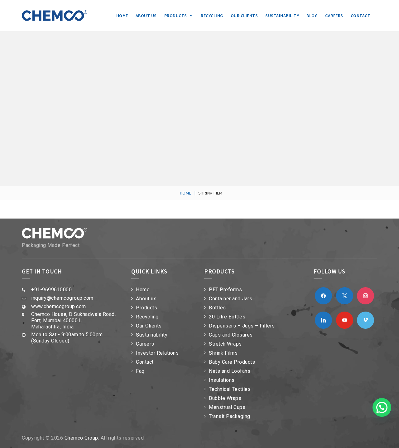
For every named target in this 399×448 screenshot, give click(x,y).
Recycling (212, 15)
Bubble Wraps (225, 398)
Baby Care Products (232, 362)
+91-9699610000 (51, 290)
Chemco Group (81, 438)
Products (175, 15)
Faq (140, 371)
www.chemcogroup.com (58, 306)
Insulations (222, 380)
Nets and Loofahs (229, 371)
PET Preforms (225, 290)
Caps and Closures (231, 335)
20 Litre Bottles (227, 317)
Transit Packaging (229, 416)
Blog (312, 15)
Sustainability (282, 15)
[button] (382, 407)
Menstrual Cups (227, 407)
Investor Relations (157, 353)
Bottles (217, 308)
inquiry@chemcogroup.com (62, 298)
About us (146, 15)
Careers (334, 15)
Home (122, 15)
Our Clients (244, 15)
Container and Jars (230, 299)
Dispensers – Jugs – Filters (242, 326)
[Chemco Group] (54, 15)
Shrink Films (223, 353)
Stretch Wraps (225, 344)
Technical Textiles (230, 389)
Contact (361, 15)
